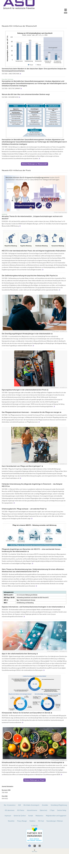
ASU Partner (20, 810)
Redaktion (32, 821)
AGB (19, 805)
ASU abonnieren (9, 810)
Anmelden (45, 805)
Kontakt (30, 816)
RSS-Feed (41, 821)
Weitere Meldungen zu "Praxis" (34, 780)
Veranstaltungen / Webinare (54, 821)
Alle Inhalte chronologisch (31, 805)
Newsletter (11, 821)
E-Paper (52, 810)
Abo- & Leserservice (9, 805)
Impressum (8, 816)
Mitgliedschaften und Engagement (56, 816)
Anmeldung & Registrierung (59, 805)
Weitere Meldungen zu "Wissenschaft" (34, 164)
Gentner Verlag (61, 810)
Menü (65, 13)
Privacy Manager (22, 821)
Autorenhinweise (32, 810)
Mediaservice (39, 816)
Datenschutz (43, 810)
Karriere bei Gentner (20, 816)
